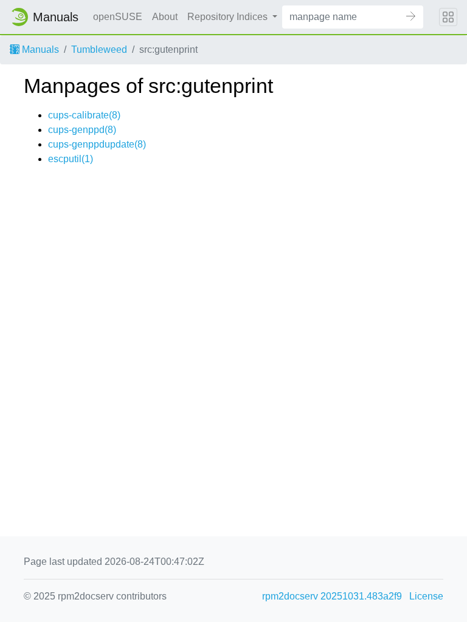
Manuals (39, 49)
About (165, 17)
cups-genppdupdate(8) (97, 144)
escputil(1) (70, 159)
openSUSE (117, 17)
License (426, 596)
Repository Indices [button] (228, 17)
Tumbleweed (99, 49)
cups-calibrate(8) (84, 115)
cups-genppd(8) (82, 130)
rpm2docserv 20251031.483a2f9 (332, 596)
